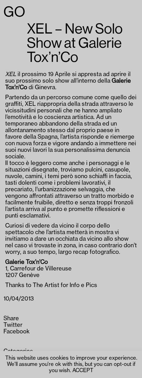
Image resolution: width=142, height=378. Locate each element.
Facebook (16, 331)
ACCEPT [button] (82, 370)
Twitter (12, 325)
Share (11, 318)
